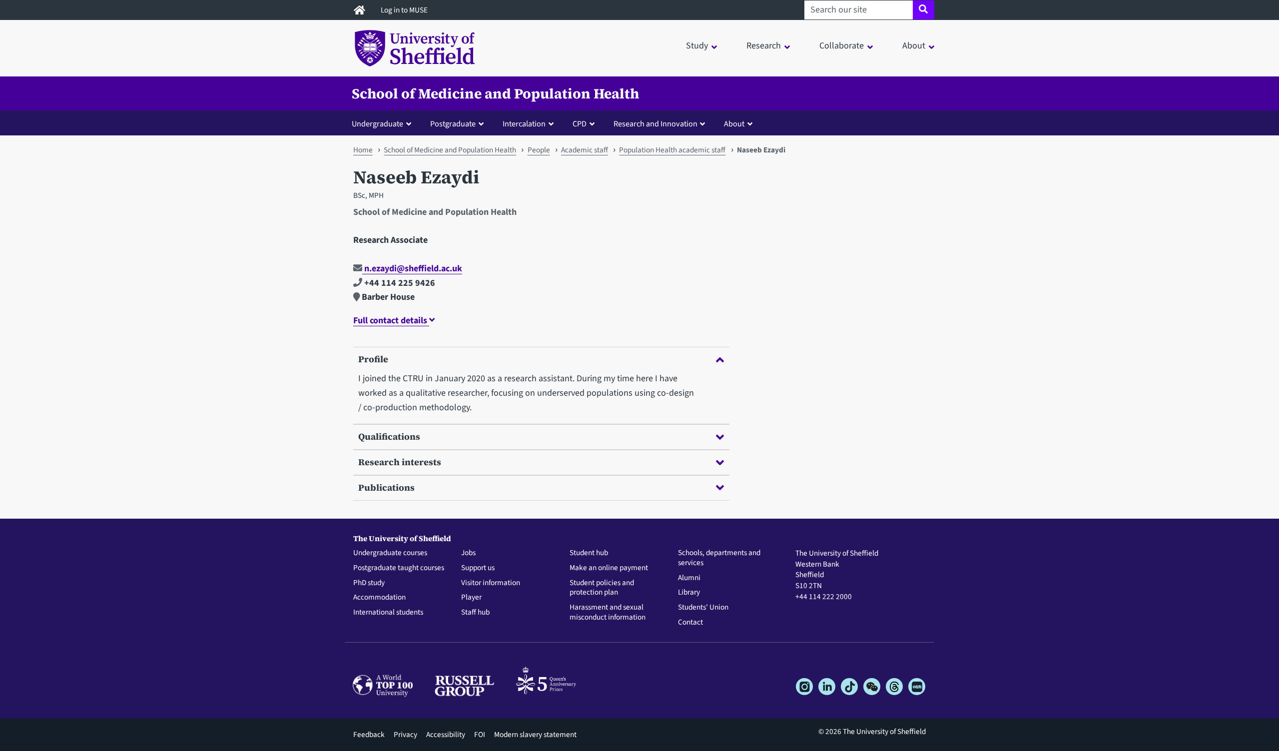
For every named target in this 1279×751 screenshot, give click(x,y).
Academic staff (584, 149)
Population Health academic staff (672, 149)
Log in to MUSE (405, 9)
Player (471, 598)
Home (363, 149)
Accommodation (379, 598)
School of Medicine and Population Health (495, 93)
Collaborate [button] (841, 45)
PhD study (369, 583)
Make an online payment (609, 568)
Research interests (399, 462)
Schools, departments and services (719, 558)
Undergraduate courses (390, 553)
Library (689, 593)
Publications (386, 487)
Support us (478, 568)
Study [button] (697, 45)
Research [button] (763, 45)
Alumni (689, 578)
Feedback (369, 734)
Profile (373, 359)
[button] (384, 123)
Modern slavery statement (535, 734)
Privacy (405, 734)
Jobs (468, 553)
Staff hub (475, 613)
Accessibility (445, 734)
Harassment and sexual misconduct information (607, 613)
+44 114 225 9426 (398, 283)
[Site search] (923, 9)
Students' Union (703, 608)
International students (388, 613)
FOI (479, 734)
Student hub (589, 553)
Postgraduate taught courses (398, 568)
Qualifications (389, 436)
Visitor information (490, 583)
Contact (690, 623)
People (539, 149)
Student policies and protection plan (602, 588)
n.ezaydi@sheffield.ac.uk (412, 268)
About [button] (913, 45)
